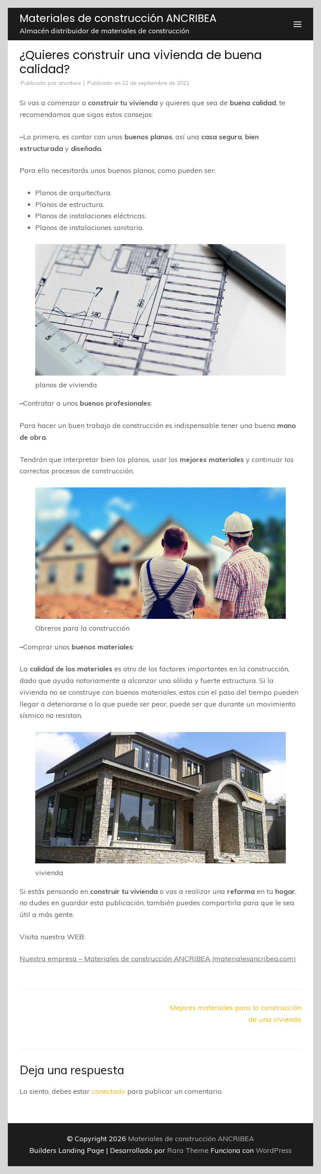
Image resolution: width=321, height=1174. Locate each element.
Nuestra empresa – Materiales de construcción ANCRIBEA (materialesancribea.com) (158, 958)
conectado (108, 1091)
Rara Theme (189, 1150)
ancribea (69, 82)
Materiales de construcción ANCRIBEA (118, 18)
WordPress (274, 1150)
